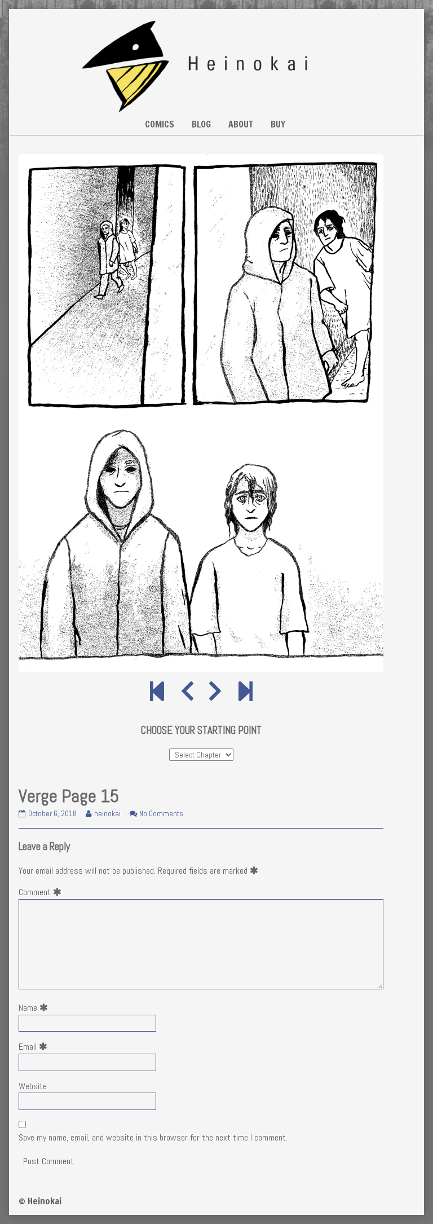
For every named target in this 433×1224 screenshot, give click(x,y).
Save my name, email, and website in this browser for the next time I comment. (153, 1137)
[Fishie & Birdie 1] (157, 692)
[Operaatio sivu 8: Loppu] (245, 692)
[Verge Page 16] (215, 692)
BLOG (201, 124)
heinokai (107, 813)
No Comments (161, 813)
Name (35, 1008)
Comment (42, 892)
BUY (278, 124)
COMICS (159, 124)
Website (33, 1086)
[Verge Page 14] (187, 692)
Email (35, 1047)
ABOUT (240, 124)
